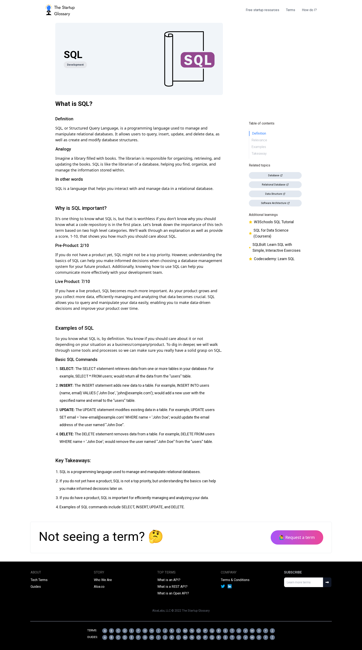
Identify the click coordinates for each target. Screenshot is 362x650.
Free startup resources (262, 10)
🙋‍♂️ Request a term (297, 537)
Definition (259, 133)
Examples (259, 147)
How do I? (309, 10)
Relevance (259, 140)
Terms (290, 10)
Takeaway (259, 154)
